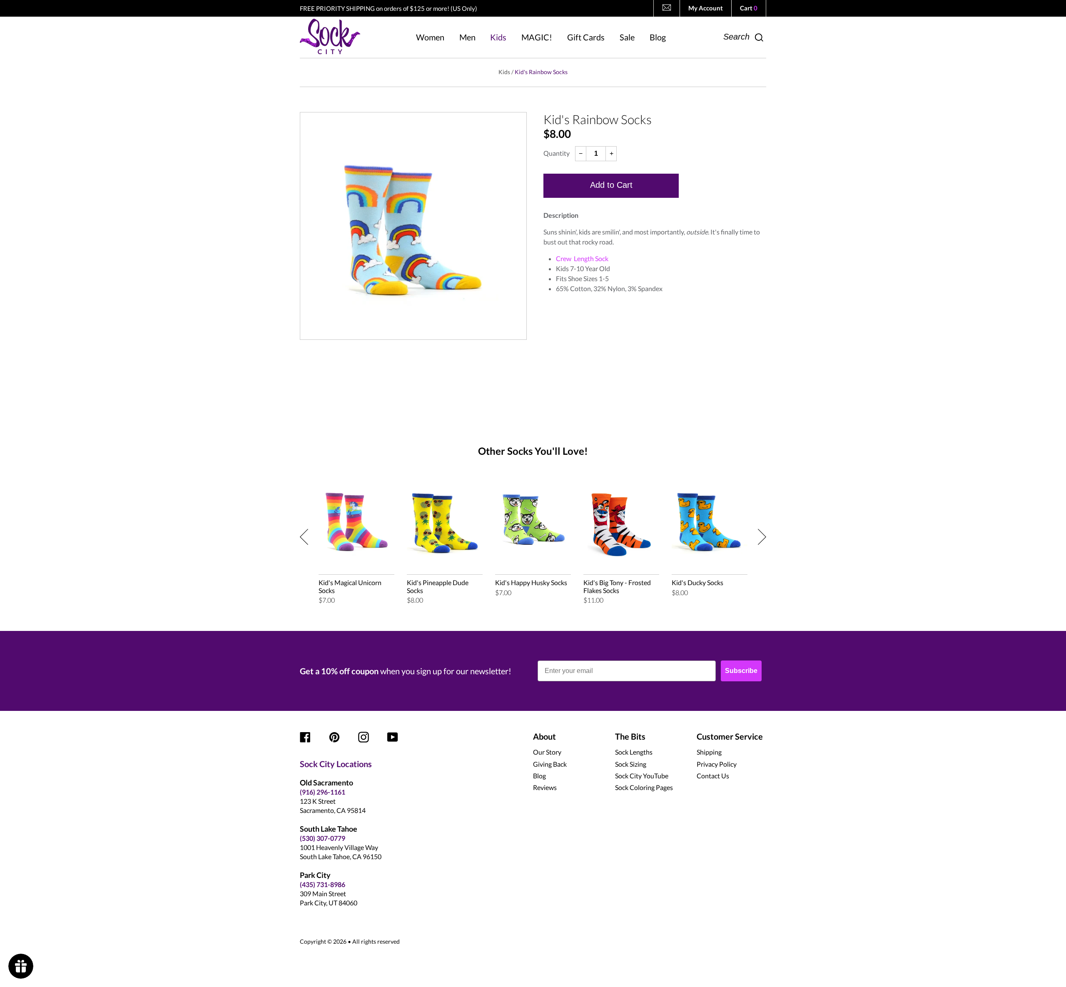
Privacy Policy (717, 764)
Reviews (545, 787)
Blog (539, 776)
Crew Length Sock (582, 258)
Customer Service (730, 736)
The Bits (630, 736)
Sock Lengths (634, 752)
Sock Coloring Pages (644, 787)
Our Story (547, 752)
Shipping (709, 752)
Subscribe (741, 670)
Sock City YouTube (641, 776)
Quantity (556, 153)
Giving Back (550, 764)
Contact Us (713, 776)
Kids (504, 71)
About (544, 736)
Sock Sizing (630, 764)
